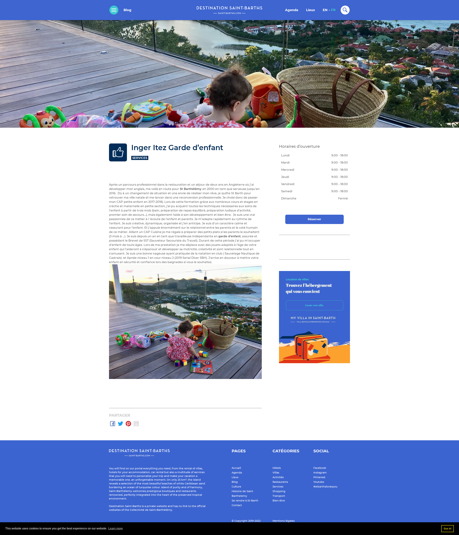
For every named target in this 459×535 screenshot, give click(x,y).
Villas (276, 472)
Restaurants (280, 482)
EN (325, 10)
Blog (127, 10)
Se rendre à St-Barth (245, 500)
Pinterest (319, 477)
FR (333, 10)
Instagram (320, 472)
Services (278, 486)
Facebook (319, 468)
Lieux (310, 10)
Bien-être (279, 500)
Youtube (318, 482)
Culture (236, 486)
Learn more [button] (115, 528)
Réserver (314, 219)
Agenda (291, 10)
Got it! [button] (447, 528)
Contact (237, 505)
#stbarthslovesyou (325, 486)
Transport (279, 496)
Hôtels (277, 468)
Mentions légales (284, 520)
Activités (278, 477)
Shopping (279, 491)
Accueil (236, 468)
